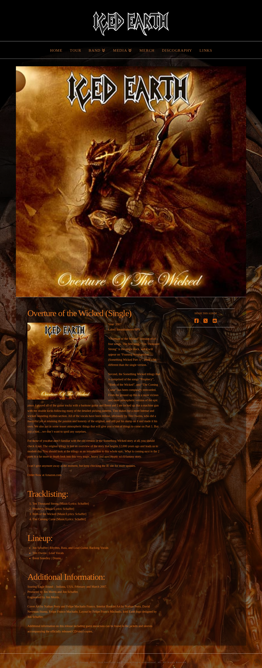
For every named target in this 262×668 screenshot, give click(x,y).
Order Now (34, 475)
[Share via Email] (214, 321)
